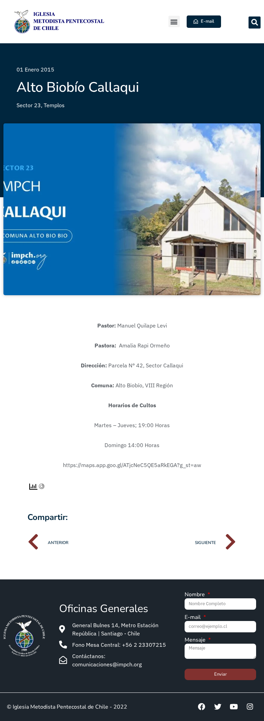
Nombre (195, 595)
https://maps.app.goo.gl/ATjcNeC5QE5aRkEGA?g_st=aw (132, 465)
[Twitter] (217, 707)
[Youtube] (234, 707)
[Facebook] (201, 707)
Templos (54, 105)
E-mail (193, 617)
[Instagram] (250, 707)
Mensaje (196, 640)
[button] (174, 21)
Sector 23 (28, 105)
